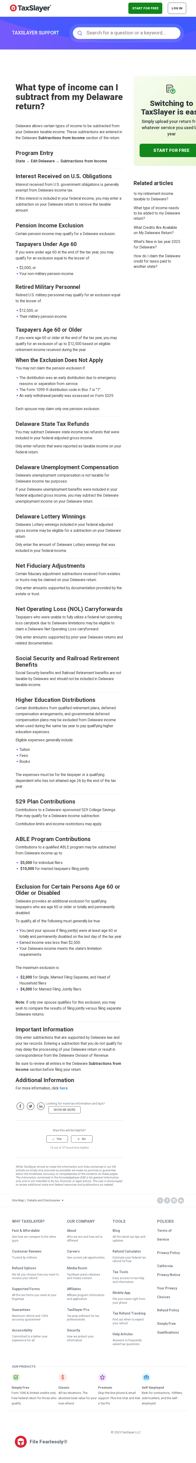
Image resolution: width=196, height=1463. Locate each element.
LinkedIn (41, 1106)
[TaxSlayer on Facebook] (167, 1200)
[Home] (30, 8)
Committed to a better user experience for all (30, 1338)
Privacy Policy (168, 1253)
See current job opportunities (86, 1257)
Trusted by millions (24, 1257)
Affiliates (74, 1289)
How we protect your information (80, 1338)
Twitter (30, 1106)
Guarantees (21, 1310)
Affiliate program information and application (85, 1297)
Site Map (18, 1200)
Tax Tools (120, 1272)
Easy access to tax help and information (128, 1280)
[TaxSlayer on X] (160, 1200)
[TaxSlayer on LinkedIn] (181, 1200)
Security (73, 1330)
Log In (177, 8)
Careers (73, 1251)
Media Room (77, 1268)
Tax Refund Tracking (129, 1313)
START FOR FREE (145, 8)
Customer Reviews (27, 1251)
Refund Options (24, 1268)
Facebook (20, 1106)
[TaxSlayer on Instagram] (174, 1200)
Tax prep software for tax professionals (83, 1317)
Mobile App (121, 1293)
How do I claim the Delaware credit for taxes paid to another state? (157, 261)
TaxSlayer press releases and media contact (83, 1276)
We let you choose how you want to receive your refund (35, 1276)
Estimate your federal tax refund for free (129, 1259)
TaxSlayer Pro (78, 1310)
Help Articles (123, 1334)
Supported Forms (26, 1289)
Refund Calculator (127, 1251)
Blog (116, 1230)
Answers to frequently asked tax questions (127, 1342)
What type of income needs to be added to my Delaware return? (157, 213)
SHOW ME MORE (65, 1109)
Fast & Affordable (26, 1230)
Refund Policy (168, 1310)
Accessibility (22, 1330)
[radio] (57, 1139)
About (71, 1230)
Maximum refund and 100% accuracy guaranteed (30, 1317)
